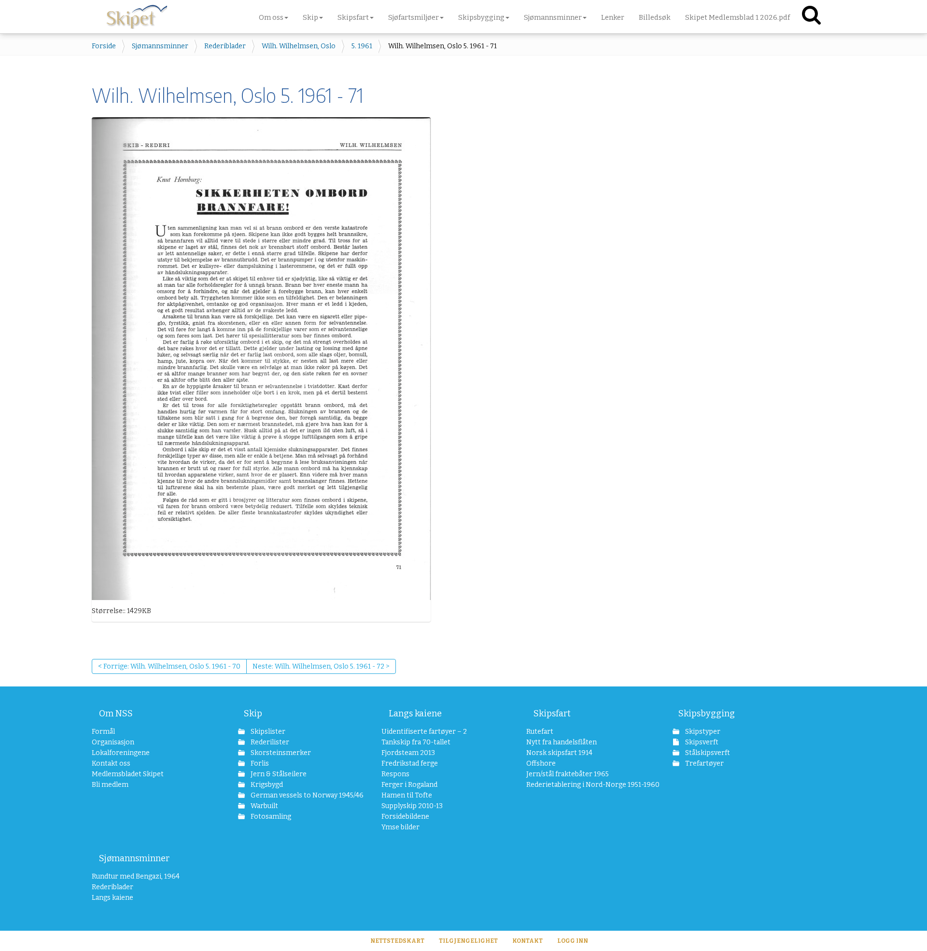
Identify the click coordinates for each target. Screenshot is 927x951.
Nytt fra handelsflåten (561, 742)
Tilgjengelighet (468, 940)
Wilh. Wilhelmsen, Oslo (299, 46)
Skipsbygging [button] (481, 17)
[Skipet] (136, 14)
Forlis (259, 763)
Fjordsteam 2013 (408, 753)
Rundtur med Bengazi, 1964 (136, 876)
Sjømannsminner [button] (553, 17)
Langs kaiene (415, 713)
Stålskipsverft (707, 753)
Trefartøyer (704, 763)
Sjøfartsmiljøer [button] (413, 17)
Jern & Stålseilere (278, 774)
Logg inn (572, 940)
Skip (253, 713)
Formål (103, 731)
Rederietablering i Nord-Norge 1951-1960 (580, 785)
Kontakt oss (111, 763)
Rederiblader (225, 46)
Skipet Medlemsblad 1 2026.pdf (737, 17)
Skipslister (267, 731)
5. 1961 (361, 46)
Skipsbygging (706, 713)
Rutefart (539, 731)
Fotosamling (270, 816)
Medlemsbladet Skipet (128, 774)
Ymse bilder (400, 827)
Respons (395, 774)
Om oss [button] (271, 17)
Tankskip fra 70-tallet (415, 742)
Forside (104, 46)
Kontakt (527, 940)
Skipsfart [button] (353, 17)
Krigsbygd (266, 785)
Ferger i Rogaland (409, 785)
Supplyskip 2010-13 (412, 806)
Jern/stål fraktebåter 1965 (567, 774)
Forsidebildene (405, 816)
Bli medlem (110, 785)
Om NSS (116, 713)
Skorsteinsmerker (280, 753)
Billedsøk (655, 17)
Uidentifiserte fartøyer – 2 (424, 731)
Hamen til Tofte (406, 795)
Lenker (612, 17)
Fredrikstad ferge (409, 763)
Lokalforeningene (121, 753)
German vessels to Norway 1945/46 (296, 795)
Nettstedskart (397, 940)
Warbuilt (263, 806)
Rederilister (269, 742)
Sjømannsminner (160, 46)
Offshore (541, 763)
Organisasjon (113, 742)
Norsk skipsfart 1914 (559, 753)
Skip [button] (310, 17)
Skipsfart (552, 713)
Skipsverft (701, 742)
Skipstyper (702, 731)
